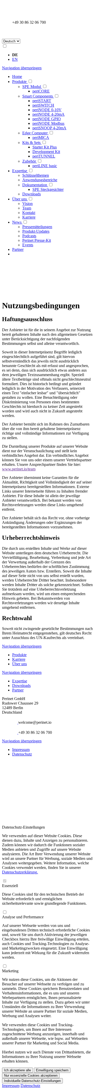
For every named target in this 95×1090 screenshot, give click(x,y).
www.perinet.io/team (18, 469)
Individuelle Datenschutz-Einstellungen (32, 1081)
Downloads (21, 685)
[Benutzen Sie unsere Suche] (14, 32)
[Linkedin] (14, 764)
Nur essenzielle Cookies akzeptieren (31, 1075)
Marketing (10, 971)
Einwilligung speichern (52, 1070)
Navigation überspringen (22, 68)
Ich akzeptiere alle (17, 1070)
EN (15, 59)
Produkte (19, 655)
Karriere (18, 659)
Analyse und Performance (23, 917)
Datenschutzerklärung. (20, 872)
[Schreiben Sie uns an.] (14, 8)
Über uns (19, 664)
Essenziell (10, 886)
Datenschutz (22, 754)
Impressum (21, 749)
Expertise (19, 681)
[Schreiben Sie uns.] (15, 722)
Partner (18, 690)
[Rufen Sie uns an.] (14, 18)
